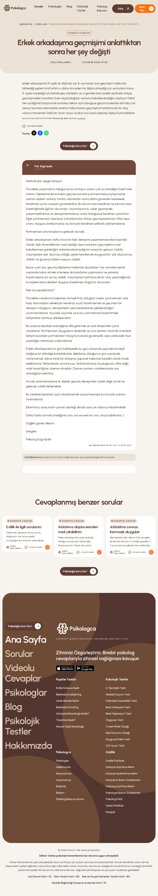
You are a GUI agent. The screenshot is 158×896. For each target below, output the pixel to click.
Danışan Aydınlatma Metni (121, 773)
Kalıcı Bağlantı (122, 445)
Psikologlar (55, 6)
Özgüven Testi (114, 720)
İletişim (60, 792)
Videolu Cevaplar (23, 673)
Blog (69, 6)
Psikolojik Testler (22, 726)
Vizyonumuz (63, 780)
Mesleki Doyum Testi (118, 694)
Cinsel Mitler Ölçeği (117, 726)
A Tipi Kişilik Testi (116, 688)
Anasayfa (25, 24)
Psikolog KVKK (114, 799)
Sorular (38, 6)
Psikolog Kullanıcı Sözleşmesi (123, 792)
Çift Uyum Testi (115, 745)
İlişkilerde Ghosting (67, 707)
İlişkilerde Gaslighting (68, 694)
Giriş (120, 8)
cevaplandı (81, 118)
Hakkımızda (28, 745)
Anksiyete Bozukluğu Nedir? (72, 713)
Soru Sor (142, 8)
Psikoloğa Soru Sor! (75, 146)
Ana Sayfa (25, 639)
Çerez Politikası (114, 805)
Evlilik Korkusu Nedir (67, 688)
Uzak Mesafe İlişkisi (67, 700)
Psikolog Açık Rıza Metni (120, 786)
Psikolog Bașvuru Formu (70, 799)
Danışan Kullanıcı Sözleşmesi (123, 780)
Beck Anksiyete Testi (118, 707)
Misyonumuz (63, 773)
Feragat (110, 812)
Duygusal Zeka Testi (118, 739)
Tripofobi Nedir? (66, 720)
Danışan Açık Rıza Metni (120, 767)
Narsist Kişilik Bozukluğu (70, 726)
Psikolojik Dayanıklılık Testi (121, 700)
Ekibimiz (61, 786)
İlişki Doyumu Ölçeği (118, 733)
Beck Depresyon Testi (118, 713)
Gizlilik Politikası (115, 760)
